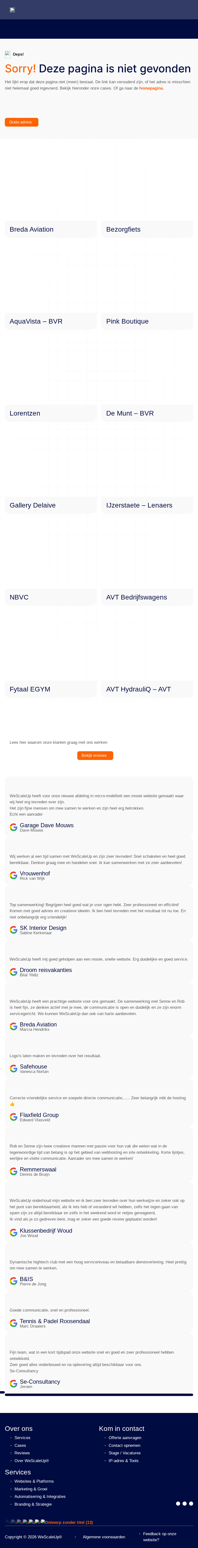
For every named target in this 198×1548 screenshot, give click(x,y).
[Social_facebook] (178, 1504)
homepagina (151, 88)
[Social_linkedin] (185, 1504)
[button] (99, 1395)
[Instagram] (191, 1504)
